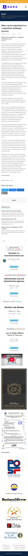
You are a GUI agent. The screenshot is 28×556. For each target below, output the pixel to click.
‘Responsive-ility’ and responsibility (11, 211)
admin (14, 34)
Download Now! (14, 266)
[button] (26, 6)
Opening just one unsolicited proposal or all (5, 547)
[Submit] (25, 241)
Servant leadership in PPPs (8, 219)
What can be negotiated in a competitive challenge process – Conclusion (18, 547)
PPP (20, 34)
